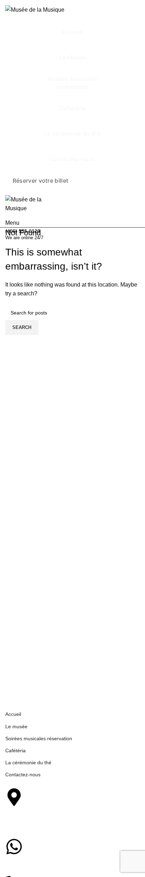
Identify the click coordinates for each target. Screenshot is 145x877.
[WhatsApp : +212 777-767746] (14, 846)
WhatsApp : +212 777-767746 (56, 863)
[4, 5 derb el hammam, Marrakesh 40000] (14, 797)
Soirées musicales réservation (38, 738)
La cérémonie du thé (28, 762)
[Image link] (34, 670)
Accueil (13, 714)
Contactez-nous (22, 774)
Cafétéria (15, 750)
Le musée (16, 726)
